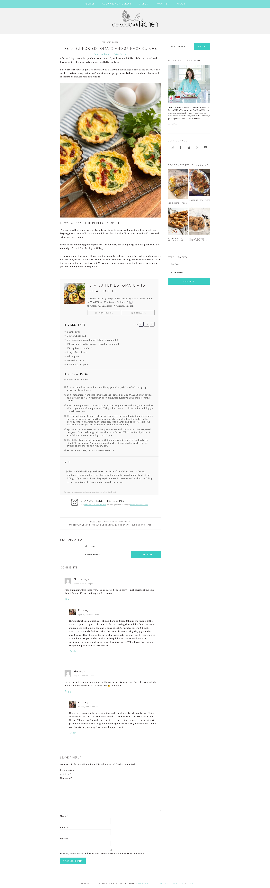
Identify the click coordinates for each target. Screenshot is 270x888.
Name (64, 816)
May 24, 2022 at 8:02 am (88, 707)
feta (111, 525)
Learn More (173, 124)
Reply (68, 599)
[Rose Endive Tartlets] (199, 182)
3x (152, 324)
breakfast (88, 525)
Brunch (119, 522)
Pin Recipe (140, 313)
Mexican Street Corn (178, 203)
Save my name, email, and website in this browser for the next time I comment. (102, 853)
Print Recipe (120, 54)
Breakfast (109, 522)
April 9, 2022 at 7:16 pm (83, 584)
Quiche (118, 525)
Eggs (105, 525)
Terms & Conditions (171, 883)
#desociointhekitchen (139, 505)
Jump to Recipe (102, 54)
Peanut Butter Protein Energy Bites (199, 240)
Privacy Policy (146, 883)
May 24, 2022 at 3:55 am (84, 676)
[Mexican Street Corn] (178, 184)
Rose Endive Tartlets (199, 200)
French (127, 522)
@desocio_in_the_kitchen (95, 505)
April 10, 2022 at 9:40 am (88, 615)
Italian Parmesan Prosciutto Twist (176, 240)
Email (64, 827)
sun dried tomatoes (142, 525)
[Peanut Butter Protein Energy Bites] (199, 221)
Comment (66, 778)
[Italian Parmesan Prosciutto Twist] (178, 221)
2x (147, 324)
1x (141, 324)
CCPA (190, 883)
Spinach (127, 525)
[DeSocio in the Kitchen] (135, 28)
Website (64, 838)
